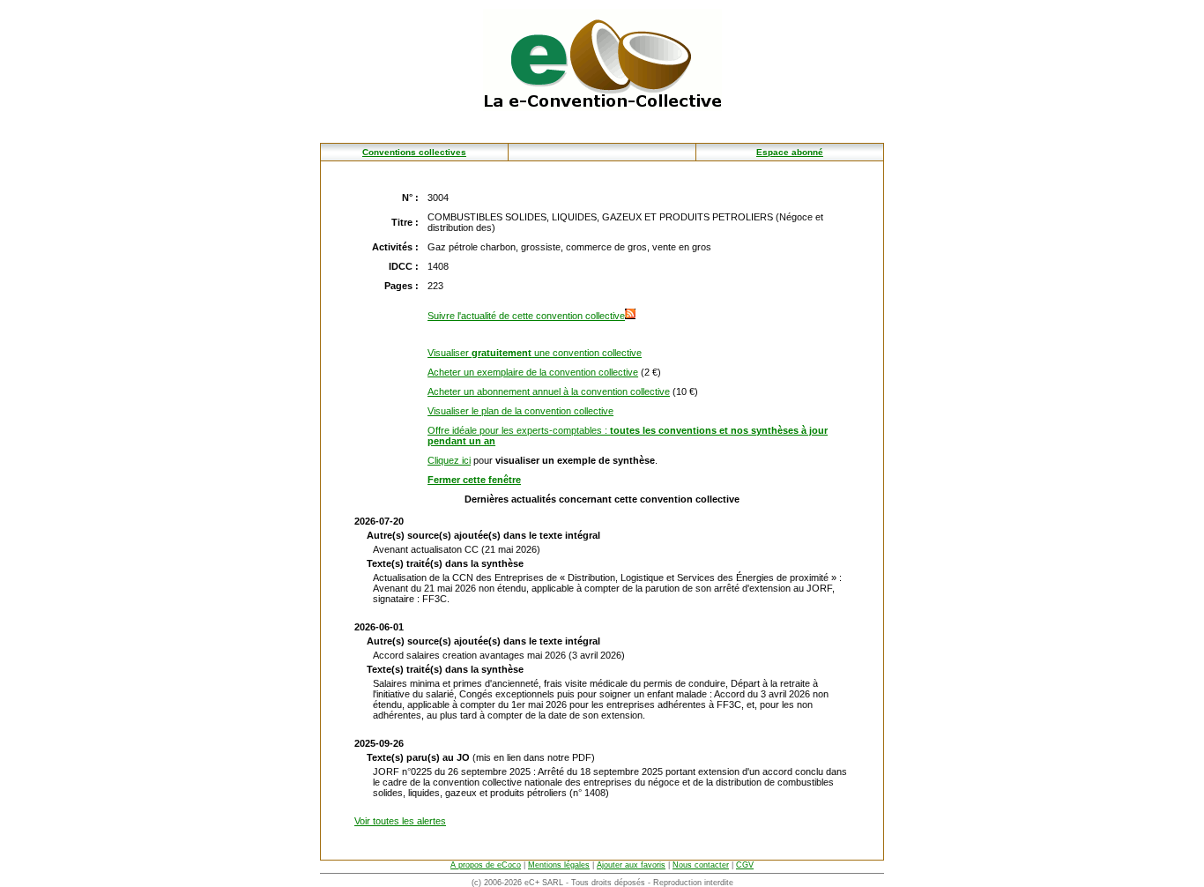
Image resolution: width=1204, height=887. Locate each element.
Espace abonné (789, 152)
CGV (745, 865)
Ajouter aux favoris (631, 865)
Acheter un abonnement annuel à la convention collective (548, 391)
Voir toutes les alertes (400, 821)
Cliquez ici (449, 460)
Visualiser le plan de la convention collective (520, 411)
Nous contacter (701, 865)
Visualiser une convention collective (534, 352)
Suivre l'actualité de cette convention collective (526, 315)
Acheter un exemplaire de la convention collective (532, 372)
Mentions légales (559, 865)
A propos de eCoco (485, 865)
